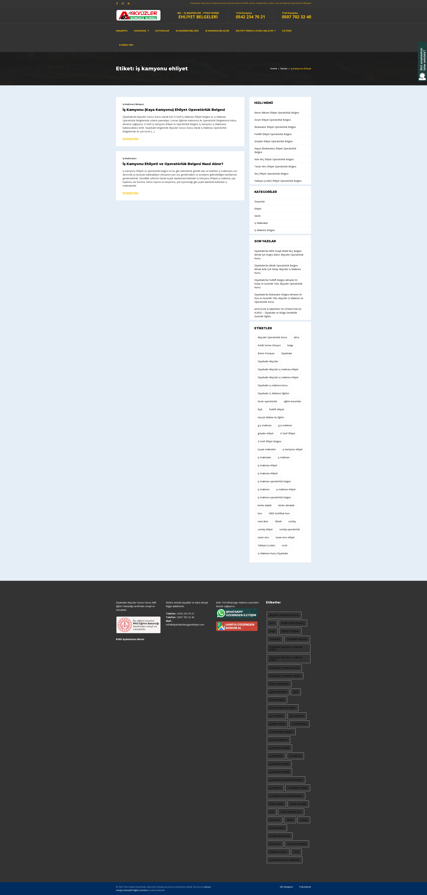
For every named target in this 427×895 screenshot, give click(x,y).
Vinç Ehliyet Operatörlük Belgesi (271, 173)
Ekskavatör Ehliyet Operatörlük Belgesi (275, 127)
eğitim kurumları (292, 401)
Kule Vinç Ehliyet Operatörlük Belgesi (274, 159)
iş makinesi (264, 489)
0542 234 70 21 (250, 17)
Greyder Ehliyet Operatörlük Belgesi (273, 141)
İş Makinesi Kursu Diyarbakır (273, 553)
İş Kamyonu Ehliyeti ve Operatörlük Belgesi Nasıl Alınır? (173, 164)
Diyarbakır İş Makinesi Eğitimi (273, 393)
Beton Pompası (266, 353)
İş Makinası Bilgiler (217, 31)
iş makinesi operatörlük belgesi (274, 497)
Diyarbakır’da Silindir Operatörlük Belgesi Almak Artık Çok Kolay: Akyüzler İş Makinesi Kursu (277, 269)
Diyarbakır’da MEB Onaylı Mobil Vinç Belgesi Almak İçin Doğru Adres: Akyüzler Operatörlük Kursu (278, 254)
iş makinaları (264, 457)
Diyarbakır (286, 353)
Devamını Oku (130, 139)
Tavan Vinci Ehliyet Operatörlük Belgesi (275, 166)
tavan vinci (263, 537)
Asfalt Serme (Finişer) (269, 345)
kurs (260, 513)
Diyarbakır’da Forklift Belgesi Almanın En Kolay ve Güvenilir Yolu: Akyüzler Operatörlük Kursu (278, 283)
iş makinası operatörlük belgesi (274, 481)
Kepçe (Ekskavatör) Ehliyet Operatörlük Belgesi (275, 150)
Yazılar (283, 68)
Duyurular (162, 31)
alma (296, 337)
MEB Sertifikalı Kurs (279, 513)
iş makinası (284, 457)
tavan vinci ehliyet (285, 537)
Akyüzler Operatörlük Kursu (272, 337)
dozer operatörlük (267, 401)
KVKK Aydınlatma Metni (130, 639)
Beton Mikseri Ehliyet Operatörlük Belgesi (276, 112)
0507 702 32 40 (296, 17)
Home (273, 68)
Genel (257, 215)
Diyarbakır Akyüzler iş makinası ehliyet (278, 369)
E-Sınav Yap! (126, 45)
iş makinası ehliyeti (268, 473)
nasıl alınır (263, 521)
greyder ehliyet (266, 433)
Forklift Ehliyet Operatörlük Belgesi (273, 134)
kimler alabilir (265, 505)
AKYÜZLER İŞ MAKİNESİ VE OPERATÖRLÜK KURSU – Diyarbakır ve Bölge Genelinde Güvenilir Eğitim (277, 312)
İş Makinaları (130, 158)
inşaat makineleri (267, 449)
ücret (284, 545)
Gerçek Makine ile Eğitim (271, 417)
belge (290, 345)
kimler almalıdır (286, 505)
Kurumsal (140, 31)
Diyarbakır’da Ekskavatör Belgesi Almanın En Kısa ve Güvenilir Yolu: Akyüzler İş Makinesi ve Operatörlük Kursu (278, 298)
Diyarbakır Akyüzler (268, 361)
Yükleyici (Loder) (266, 545)
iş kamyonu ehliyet (293, 449)
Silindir (278, 521)
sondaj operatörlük (289, 529)
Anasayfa (121, 31)
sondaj (292, 521)
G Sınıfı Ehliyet (287, 433)
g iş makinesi (285, 425)
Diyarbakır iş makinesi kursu (273, 385)
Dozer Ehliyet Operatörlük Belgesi (272, 119)
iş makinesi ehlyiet (286, 489)
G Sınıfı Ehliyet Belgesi (269, 441)
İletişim (287, 31)
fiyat (260, 409)
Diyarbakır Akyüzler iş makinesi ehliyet (278, 377)
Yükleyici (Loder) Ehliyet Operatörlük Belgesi (278, 180)
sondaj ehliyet (265, 529)
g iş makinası (265, 425)
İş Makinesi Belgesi (187, 31)
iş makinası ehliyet (267, 465)
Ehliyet (257, 208)
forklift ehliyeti (276, 409)
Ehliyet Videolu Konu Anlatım (254, 31)
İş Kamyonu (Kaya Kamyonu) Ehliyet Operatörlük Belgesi (174, 110)
